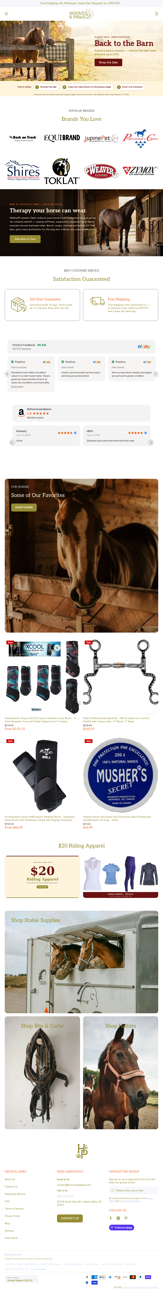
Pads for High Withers (28, 1264)
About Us (10, 1179)
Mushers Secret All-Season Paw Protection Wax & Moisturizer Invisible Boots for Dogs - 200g (117, 818)
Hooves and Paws (131, 1287)
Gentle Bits (10, 1264)
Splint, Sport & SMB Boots (16, 1269)
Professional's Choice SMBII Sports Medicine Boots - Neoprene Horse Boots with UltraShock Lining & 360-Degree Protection (39, 818)
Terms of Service (14, 1208)
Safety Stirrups (91, 1264)
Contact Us (11, 1186)
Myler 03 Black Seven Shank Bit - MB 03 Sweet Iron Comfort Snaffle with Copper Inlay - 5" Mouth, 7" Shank (116, 720)
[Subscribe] (154, 1191)
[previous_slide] (12, 442)
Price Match (11, 1238)
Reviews (9, 1230)
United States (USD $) (19, 1280)
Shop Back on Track (25, 239)
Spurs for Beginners (73, 1264)
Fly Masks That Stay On (112, 1264)
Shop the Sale (108, 62)
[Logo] (81, 14)
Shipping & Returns (15, 1193)
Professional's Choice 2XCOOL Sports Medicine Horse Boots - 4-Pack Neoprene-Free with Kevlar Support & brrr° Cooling (41, 720)
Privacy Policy (12, 1215)
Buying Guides (13, 1254)
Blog (7, 1223)
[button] (156, 13)
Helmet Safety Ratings (50, 1264)
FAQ (7, 1201)
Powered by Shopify (149, 1287)
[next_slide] (150, 442)
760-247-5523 (65, 1196)
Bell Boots (130, 1264)
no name (48, 431)
